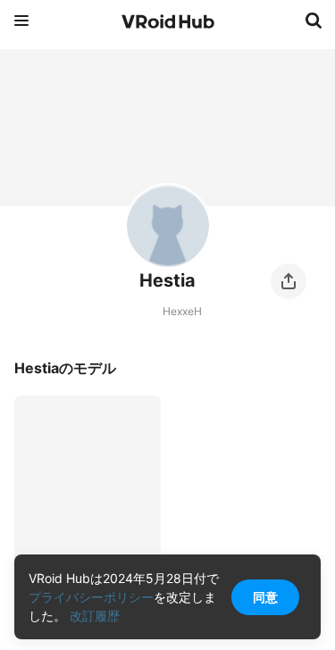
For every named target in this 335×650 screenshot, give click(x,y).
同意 (265, 596)
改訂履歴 (95, 615)
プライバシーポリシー (91, 596)
